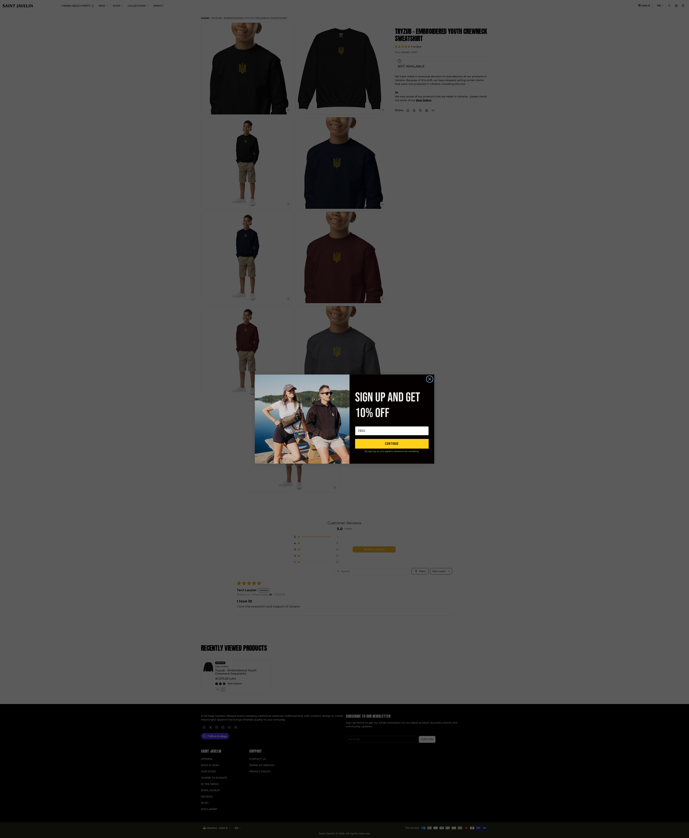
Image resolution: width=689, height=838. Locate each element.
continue (392, 444)
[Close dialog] (429, 379)
